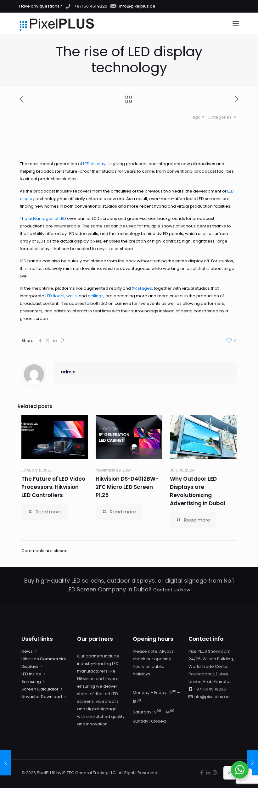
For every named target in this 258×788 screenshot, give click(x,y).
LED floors (54, 296)
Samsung (31, 682)
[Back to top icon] (230, 773)
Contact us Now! (172, 590)
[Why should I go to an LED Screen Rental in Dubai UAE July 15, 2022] (5, 762)
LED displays (95, 164)
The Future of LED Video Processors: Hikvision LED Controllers (53, 487)
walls (71, 296)
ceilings (96, 296)
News (27, 651)
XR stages (142, 288)
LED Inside (31, 674)
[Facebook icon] (201, 772)
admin (68, 372)
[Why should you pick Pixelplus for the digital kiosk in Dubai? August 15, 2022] (252, 762)
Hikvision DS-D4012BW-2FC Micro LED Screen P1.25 (127, 487)
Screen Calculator (40, 689)
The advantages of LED (43, 218)
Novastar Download (41, 697)
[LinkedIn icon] (208, 772)
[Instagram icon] (214, 772)
